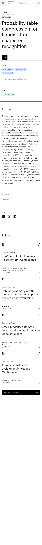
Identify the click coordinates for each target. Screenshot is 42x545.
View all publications (11, 392)
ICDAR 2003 (6, 12)
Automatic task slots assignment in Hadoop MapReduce (16, 368)
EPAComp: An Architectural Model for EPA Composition (19, 257)
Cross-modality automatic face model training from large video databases (21, 330)
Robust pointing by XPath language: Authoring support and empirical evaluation (20, 294)
